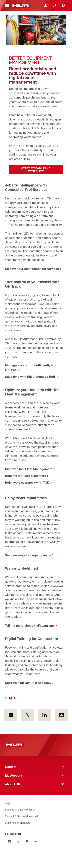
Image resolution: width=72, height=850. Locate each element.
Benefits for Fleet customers (25, 475)
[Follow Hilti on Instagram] (18, 841)
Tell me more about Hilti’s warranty (30, 625)
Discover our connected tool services (32, 268)
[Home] (20, 5)
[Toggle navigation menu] (6, 5)
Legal (8, 802)
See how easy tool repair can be (28, 555)
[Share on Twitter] (27, 715)
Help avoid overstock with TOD (27, 482)
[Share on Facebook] (10, 715)
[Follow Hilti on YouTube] (27, 841)
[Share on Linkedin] (44, 715)
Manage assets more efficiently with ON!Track (31, 367)
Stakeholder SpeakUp (17, 822)
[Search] (63, 5)
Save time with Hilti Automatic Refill (30, 376)
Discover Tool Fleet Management (28, 469)
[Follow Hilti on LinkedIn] (35, 841)
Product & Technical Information (23, 816)
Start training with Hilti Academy (28, 682)
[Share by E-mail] (61, 715)
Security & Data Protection (20, 809)
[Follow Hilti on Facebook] (9, 841)
